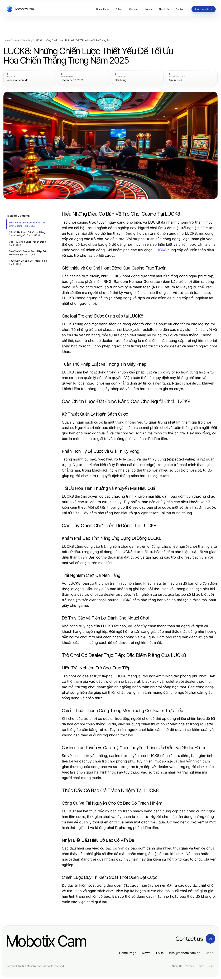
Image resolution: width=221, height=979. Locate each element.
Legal (211, 965)
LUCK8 (160, 250)
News (16, 40)
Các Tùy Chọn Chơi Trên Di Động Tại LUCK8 (27, 243)
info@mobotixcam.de (184, 953)
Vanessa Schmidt (17, 80)
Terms (200, 965)
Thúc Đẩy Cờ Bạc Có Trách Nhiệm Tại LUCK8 (28, 262)
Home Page (127, 953)
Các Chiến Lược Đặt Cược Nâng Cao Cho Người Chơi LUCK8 (27, 234)
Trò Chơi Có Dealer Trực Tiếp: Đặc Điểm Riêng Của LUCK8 (28, 253)
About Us (176, 965)
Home (6, 40)
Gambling (27, 40)
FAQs (160, 953)
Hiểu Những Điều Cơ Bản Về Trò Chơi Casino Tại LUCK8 (27, 224)
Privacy (189, 965)
